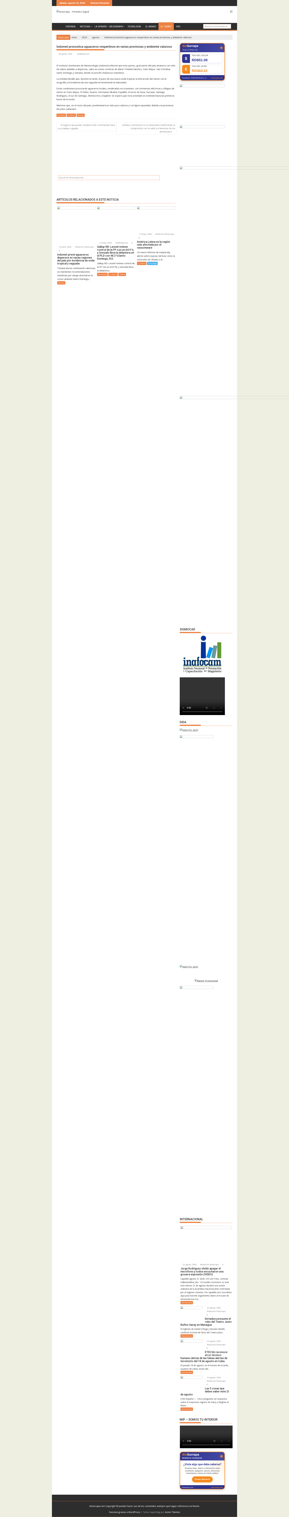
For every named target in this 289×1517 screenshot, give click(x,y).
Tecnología (134, 26)
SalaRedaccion (83, 54)
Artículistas (102, 274)
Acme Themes (172, 1512)
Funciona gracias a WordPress (124, 1512)
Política (122, 274)
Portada (70, 26)
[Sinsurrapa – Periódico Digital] (59, 26)
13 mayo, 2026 (105, 243)
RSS (178, 26)
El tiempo (166, 26)
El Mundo (151, 26)
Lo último (71, 115)
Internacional (186, 1302)
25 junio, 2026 (65, 247)
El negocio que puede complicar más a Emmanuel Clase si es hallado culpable (86, 127)
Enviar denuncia (202, 1479)
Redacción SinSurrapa (209, 1264)
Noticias (85, 26)
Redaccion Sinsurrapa (84, 247)
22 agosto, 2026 (189, 1264)
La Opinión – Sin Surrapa (109, 26)
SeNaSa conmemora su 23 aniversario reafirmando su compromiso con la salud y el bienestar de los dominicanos (148, 128)
